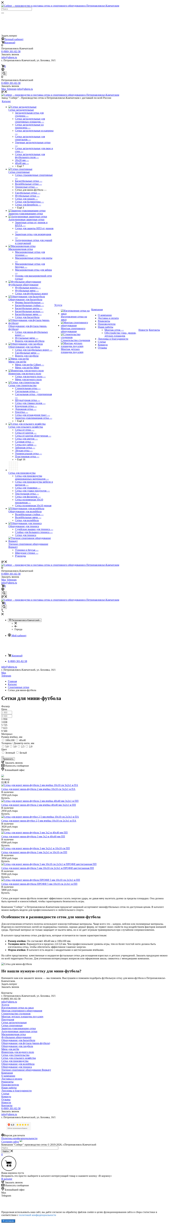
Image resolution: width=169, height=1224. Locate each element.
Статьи (102, 341)
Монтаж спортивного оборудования (73, 330)
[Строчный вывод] (5, 782)
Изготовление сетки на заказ (17, 1007)
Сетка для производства (21, 473)
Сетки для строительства (22, 385)
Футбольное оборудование (23, 284)
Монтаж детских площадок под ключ (72, 351)
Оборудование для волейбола (25, 511)
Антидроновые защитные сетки (26, 219)
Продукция (7, 1019)
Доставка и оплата (108, 318)
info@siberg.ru (9, 666)
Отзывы (102, 347)
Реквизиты (104, 321)
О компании (105, 315)
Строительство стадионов (75, 340)
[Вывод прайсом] (8, 782)
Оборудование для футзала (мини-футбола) (25, 1043)
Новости (6, 1102)
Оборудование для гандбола (24, 346)
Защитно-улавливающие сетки (25, 213)
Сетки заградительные (21, 109)
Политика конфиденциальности (19, 1138)
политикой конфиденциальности (37, 1215)
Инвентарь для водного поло (24, 373)
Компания (7, 1072)
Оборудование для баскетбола (25, 299)
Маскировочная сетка (20, 249)
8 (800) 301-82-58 (10, 51)
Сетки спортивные (19, 172)
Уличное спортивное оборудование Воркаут (26, 1069)
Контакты (6, 1105)
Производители (107, 324)
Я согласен (8, 1221)
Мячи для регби (17, 361)
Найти (6, 1151)
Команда (103, 344)
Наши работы (105, 327)
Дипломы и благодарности (113, 338)
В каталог (6, 1178)
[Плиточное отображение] (2, 782)
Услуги (5, 1004)
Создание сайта (10, 1141)
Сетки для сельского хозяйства (25, 426)
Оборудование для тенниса (23, 526)
